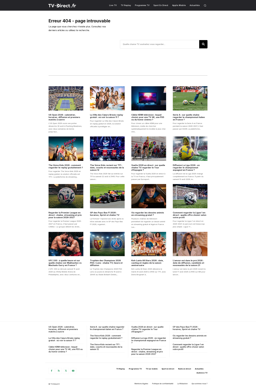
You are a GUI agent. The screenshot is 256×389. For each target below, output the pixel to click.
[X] (66, 371)
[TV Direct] (65, 5)
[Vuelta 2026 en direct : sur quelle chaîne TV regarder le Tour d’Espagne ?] (148, 148)
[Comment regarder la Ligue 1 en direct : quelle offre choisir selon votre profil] (190, 196)
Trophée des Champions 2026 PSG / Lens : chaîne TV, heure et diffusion (106, 263)
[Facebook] (51, 371)
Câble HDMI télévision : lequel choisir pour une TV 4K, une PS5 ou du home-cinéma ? (147, 117)
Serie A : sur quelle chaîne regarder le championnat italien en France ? (189, 117)
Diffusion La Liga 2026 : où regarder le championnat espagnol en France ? (186, 167)
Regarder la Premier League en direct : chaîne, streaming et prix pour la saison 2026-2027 (65, 215)
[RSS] (59, 371)
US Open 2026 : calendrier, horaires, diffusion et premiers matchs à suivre (64, 117)
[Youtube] (73, 371)
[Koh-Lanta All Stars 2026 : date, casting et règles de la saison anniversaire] (148, 244)
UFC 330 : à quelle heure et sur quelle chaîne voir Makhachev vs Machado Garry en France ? (65, 263)
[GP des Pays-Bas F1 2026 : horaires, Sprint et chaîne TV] (107, 196)
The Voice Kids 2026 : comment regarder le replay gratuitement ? (66, 166)
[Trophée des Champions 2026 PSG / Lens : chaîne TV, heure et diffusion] (107, 244)
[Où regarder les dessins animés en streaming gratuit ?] (148, 196)
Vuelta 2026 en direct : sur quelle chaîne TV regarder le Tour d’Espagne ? (148, 167)
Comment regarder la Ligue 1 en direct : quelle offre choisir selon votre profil (189, 215)
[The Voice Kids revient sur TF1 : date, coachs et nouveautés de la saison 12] (107, 148)
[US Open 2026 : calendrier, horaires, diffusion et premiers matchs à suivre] (66, 98)
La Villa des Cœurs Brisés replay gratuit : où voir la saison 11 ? (106, 116)
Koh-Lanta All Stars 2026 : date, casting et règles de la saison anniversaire (147, 263)
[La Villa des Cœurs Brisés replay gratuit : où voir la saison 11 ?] (107, 98)
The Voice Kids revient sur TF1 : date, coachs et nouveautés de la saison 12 (107, 167)
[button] (204, 5)
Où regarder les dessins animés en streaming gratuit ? (147, 213)
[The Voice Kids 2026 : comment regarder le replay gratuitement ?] (66, 148)
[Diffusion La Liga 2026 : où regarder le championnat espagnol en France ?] (190, 148)
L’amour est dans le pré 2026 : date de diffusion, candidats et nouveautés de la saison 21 (188, 263)
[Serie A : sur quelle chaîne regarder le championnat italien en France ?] (190, 98)
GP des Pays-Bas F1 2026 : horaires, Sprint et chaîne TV (104, 213)
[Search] (203, 44)
